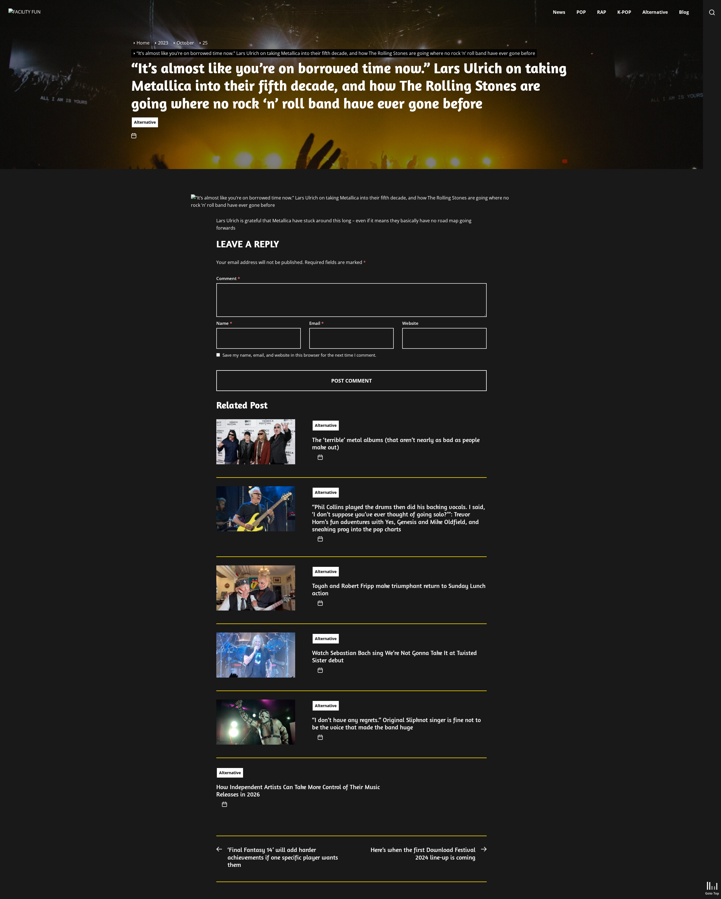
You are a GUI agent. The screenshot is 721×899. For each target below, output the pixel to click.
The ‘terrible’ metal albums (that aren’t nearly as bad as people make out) (396, 443)
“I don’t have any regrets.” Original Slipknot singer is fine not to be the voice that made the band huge (396, 723)
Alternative (655, 12)
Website (410, 323)
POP (581, 12)
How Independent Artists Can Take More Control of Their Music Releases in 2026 (298, 790)
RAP (601, 12)
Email (316, 323)
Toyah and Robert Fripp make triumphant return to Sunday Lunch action (399, 589)
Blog (684, 12)
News (559, 12)
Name (224, 323)
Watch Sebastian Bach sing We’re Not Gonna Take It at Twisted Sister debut (394, 656)
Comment (228, 278)
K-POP (624, 12)
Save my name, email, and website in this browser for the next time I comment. (299, 355)
